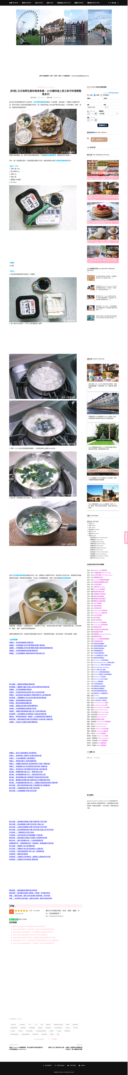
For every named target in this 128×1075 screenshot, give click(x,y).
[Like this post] (50, 1039)
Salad (29, 1024)
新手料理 (75, 1028)
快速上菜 (67, 1028)
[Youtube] (112, 3)
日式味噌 (12, 1031)
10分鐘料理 (22, 1024)
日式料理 (20, 1031)
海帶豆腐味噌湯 (14, 1034)
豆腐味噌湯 (44, 1034)
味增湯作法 (48, 1028)
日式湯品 (51, 1031)
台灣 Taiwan (13, 3)
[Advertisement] (64, 60)
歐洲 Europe (26, 3)
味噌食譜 (40, 1028)
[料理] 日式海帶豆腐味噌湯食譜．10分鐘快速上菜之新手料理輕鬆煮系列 (33, 943)
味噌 (42, 1024)
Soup (35, 1024)
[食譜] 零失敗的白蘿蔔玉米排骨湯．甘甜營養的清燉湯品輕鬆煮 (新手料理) (34, 937)
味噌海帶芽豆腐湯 (58, 1024)
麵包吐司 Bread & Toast (97, 558)
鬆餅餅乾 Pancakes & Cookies (99, 556)
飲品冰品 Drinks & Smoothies (99, 552)
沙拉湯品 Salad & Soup (97, 542)
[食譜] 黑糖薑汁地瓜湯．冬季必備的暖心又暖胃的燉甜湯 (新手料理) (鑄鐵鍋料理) (36, 940)
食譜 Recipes (78, 3)
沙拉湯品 (59, 1031)
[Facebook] (108, 3)
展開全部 (89, 521)
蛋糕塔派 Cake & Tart (96, 550)
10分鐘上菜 (13, 1024)
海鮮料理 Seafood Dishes (97, 543)
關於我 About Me (93, 3)
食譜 (58, 1034)
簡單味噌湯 (35, 1034)
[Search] (118, 3)
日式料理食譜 (29, 1031)
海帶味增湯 (67, 1031)
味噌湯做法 (75, 1024)
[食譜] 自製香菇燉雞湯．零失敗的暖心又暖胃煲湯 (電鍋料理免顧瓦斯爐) (33, 929)
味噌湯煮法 (23, 1028)
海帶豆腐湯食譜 (25, 1034)
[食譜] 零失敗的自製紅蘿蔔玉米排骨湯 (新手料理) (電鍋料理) (30, 935)
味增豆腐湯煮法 (58, 1028)
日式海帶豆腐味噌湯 (41, 1031)
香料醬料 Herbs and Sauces (98, 554)
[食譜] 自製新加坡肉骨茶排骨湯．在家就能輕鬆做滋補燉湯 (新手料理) (33, 932)
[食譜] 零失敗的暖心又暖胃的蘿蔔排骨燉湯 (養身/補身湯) (29, 926)
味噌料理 (48, 1024)
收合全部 (95, 521)
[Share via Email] (55, 1039)
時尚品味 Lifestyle (63, 3)
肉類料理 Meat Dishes (96, 546)
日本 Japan (39, 3)
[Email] (115, 3)
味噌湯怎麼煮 (13, 1028)
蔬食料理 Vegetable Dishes (98, 548)
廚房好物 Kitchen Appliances (99, 537)
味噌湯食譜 (32, 1028)
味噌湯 (67, 1024)
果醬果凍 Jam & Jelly (96, 539)
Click (126, 537)
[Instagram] (110, 3)
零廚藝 (52, 1034)
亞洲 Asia (50, 3)
